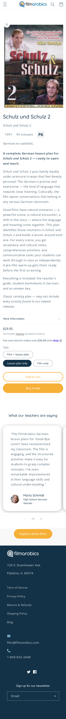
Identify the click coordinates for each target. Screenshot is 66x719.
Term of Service (17, 587)
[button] (5, 4)
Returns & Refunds (19, 605)
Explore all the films (33, 534)
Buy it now (33, 388)
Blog (10, 622)
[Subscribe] (54, 696)
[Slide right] (41, 519)
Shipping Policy (17, 613)
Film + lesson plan (18, 354)
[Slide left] (25, 519)
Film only (43, 363)
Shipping (20, 333)
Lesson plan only (17, 363)
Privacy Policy (16, 596)
